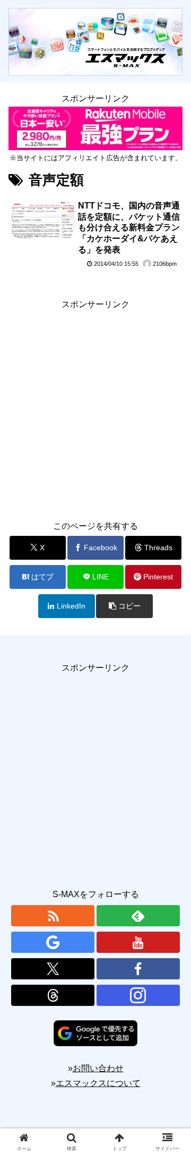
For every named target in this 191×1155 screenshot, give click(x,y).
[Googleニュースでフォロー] (52, 942)
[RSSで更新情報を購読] (52, 915)
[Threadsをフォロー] (52, 995)
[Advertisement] (95, 407)
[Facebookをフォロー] (138, 968)
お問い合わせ (98, 1068)
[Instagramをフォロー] (138, 995)
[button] (124, 606)
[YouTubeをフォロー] (138, 942)
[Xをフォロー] (52, 968)
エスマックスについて (98, 1083)
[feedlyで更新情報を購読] (138, 915)
